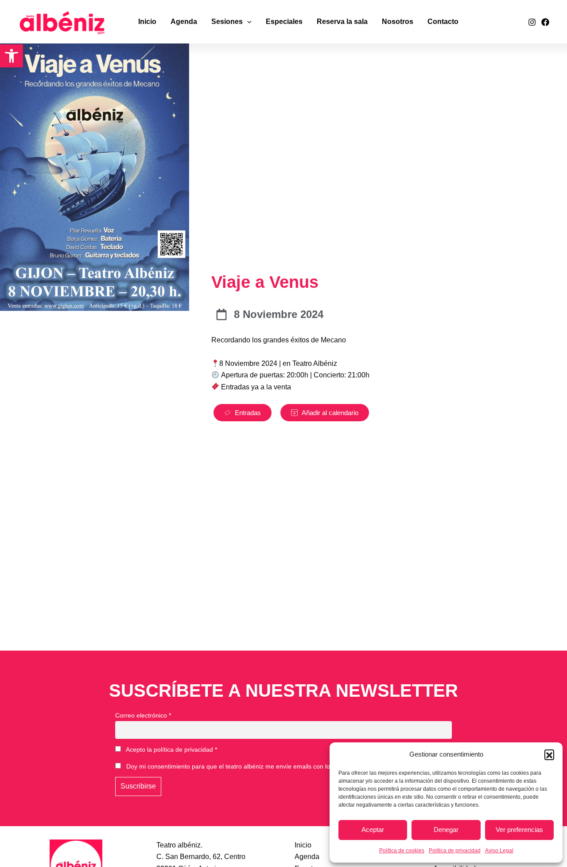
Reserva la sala (342, 21)
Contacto (442, 21)
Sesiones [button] (227, 21)
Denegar (446, 829)
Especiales (284, 21)
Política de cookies (401, 850)
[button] (11, 55)
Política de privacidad (455, 850)
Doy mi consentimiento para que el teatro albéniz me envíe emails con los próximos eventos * (256, 766)
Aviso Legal (499, 850)
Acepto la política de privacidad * (170, 749)
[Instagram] (532, 22)
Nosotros (397, 21)
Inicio (147, 21)
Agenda (184, 21)
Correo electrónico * (143, 715)
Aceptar (372, 829)
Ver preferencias (519, 829)
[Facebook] (545, 22)
